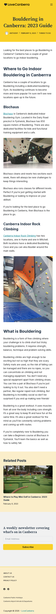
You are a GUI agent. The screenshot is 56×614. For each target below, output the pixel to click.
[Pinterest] (8, 589)
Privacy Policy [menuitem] (10, 580)
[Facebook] (4, 589)
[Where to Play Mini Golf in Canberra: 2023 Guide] (28, 479)
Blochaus (8, 113)
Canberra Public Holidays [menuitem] (13, 598)
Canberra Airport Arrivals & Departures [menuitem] (17, 601)
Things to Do (45, 33)
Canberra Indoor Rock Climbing (19, 236)
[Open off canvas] (51, 4)
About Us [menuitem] (7, 573)
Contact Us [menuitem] (8, 577)
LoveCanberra (27, 611)
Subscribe (28, 547)
